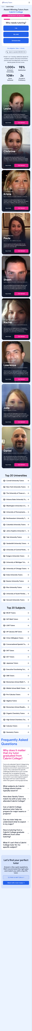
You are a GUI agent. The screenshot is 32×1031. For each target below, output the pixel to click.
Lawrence (10, 365)
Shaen (7, 280)
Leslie (7, 109)
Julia (6, 408)
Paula (7, 238)
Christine (9, 151)
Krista (7, 194)
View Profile (8, 122)
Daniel (8, 451)
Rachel (8, 322)
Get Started (21, 122)
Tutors (2, 6)
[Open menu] (29, 2)
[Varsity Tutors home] (7, 2)
